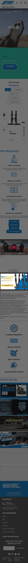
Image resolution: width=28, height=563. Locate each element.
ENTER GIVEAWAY (7, 285)
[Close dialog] (26, 275)
